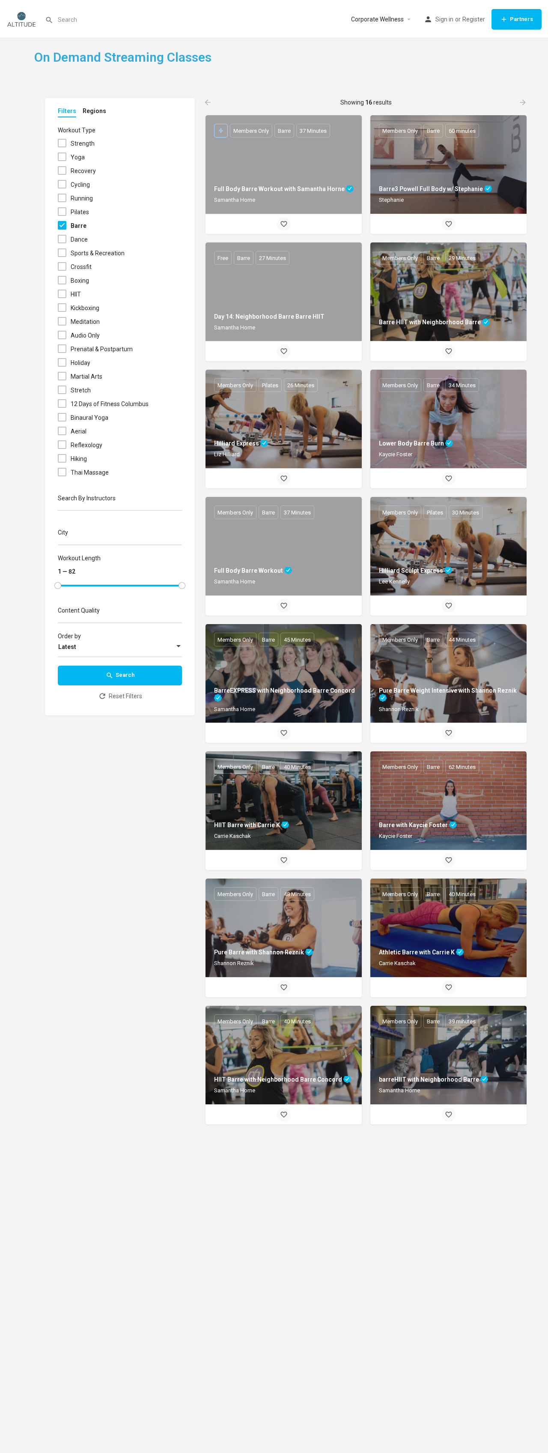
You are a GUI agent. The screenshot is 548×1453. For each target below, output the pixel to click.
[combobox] (120, 534)
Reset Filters (125, 696)
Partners (521, 19)
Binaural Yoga (89, 417)
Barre (78, 225)
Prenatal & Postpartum (102, 349)
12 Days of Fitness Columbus (110, 404)
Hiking (79, 458)
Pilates (80, 212)
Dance (79, 239)
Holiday (80, 362)
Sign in (444, 19)
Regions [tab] (94, 111)
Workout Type (76, 130)
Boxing (80, 280)
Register (473, 19)
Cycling (80, 184)
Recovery (83, 170)
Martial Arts (86, 376)
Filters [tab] (67, 111)
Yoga (78, 157)
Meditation (85, 321)
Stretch (81, 390)
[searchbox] (119, 534)
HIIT (76, 294)
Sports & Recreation (98, 253)
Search (125, 675)
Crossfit (81, 266)
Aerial (78, 431)
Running (82, 198)
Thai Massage (90, 472)
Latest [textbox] (67, 646)
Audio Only (85, 335)
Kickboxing (85, 308)
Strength (83, 143)
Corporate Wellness (377, 19)
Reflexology (86, 445)
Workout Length (79, 558)
